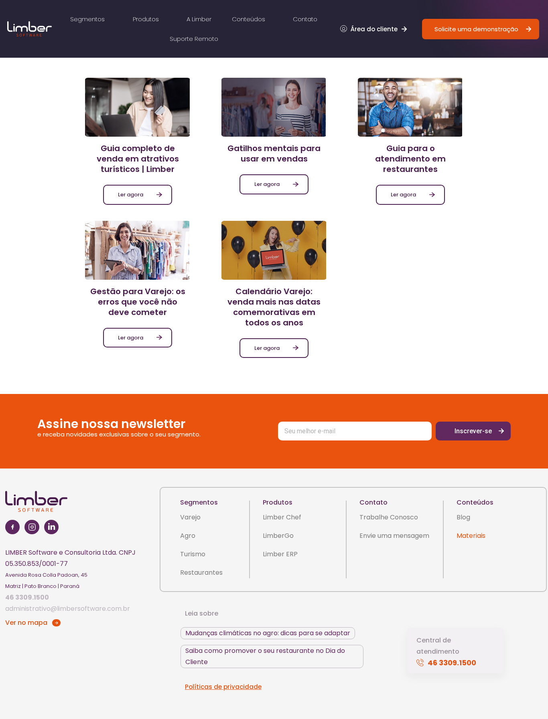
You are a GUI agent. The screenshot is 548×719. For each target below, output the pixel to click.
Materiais (471, 535)
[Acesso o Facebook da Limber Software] (12, 528)
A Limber (199, 19)
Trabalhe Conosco (388, 517)
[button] (374, 29)
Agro (187, 535)
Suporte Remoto (194, 38)
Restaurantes (201, 572)
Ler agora (130, 194)
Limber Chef (282, 517)
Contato (305, 19)
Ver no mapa (26, 622)
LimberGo (278, 535)
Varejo (190, 517)
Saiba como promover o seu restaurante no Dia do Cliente (265, 656)
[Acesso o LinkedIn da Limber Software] (51, 528)
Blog (463, 517)
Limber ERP (280, 554)
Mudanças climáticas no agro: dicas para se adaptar (267, 633)
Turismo (192, 554)
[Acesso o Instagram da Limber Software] (31, 528)
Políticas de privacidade (223, 687)
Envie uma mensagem (394, 535)
